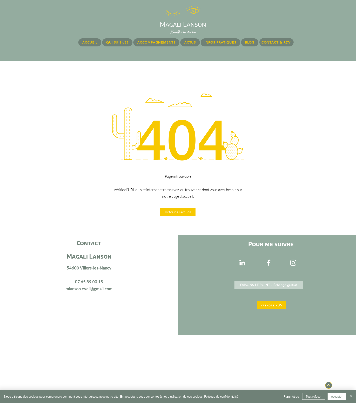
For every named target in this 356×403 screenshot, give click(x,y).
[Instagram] (293, 263)
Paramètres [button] (291, 396)
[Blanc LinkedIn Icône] (242, 263)
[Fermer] (351, 396)
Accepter (337, 396)
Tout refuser (314, 396)
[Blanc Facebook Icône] (269, 263)
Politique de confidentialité (221, 396)
